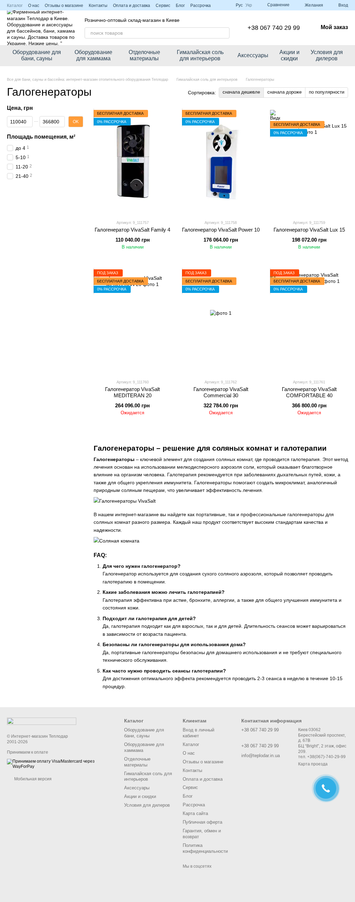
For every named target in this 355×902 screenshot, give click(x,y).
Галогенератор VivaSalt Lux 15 (309, 230)
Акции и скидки (289, 55)
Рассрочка (200, 5)
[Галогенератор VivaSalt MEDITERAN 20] (133, 321)
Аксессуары (252, 55)
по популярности (326, 92)
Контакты (98, 5)
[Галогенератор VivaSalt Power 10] (221, 162)
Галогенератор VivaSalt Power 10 (221, 230)
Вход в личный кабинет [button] (198, 732)
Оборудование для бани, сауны (36, 55)
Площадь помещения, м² (41, 136)
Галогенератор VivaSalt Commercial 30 (220, 392)
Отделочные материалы (144, 55)
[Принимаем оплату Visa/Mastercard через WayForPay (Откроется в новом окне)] (60, 763)
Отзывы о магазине (64, 5)
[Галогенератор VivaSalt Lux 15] (309, 162)
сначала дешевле (241, 92)
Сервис (163, 5)
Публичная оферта (202, 822)
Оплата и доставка (131, 5)
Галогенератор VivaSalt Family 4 (132, 230)
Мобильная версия (32, 779)
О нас (33, 5)
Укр (248, 5)
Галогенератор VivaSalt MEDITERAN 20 (132, 392)
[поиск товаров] (224, 32)
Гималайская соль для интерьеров (200, 55)
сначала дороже (284, 92)
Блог (180, 5)
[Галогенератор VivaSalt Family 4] (133, 162)
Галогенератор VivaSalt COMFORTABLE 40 (309, 392)
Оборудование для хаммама (93, 55)
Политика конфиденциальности (205, 848)
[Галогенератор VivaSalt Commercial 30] (221, 321)
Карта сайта (195, 813)
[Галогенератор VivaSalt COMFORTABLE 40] (309, 321)
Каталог (15, 5)
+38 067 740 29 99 (274, 28)
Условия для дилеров (327, 55)
